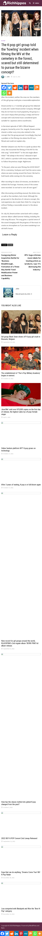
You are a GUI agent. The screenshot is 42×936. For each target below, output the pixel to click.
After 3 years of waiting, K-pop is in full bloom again (21, 484)
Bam (2, 928)
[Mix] (36, 87)
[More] (9, 93)
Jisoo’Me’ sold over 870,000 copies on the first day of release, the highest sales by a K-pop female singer (20, 411)
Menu (37, 3)
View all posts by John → (24, 294)
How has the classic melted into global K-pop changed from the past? (18, 803)
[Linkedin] (20, 87)
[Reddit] (14, 87)
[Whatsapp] (4, 93)
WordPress (33, 925)
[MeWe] (31, 87)
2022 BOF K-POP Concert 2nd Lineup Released (19, 838)
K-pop (3, 41)
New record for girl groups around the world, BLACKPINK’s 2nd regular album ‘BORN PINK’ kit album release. (19, 643)
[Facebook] (4, 87)
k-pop (10, 245)
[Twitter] (9, 87)
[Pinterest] (25, 87)
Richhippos (17, 925)
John (8, 77)
